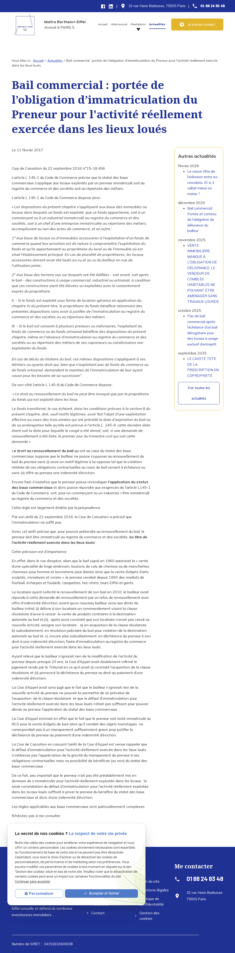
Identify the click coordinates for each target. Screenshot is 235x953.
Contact (98, 913)
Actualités (157, 24)
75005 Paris (157, 6)
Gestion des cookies (149, 916)
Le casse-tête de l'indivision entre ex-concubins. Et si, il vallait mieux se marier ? (202, 182)
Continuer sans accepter (32, 881)
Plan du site (149, 881)
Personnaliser (41, 893)
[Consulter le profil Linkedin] (111, 6)
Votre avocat (119, 24)
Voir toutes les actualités (199, 393)
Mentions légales (154, 890)
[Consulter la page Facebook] (103, 6)
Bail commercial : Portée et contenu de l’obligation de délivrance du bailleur (201, 219)
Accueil (102, 24)
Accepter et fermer (103, 893)
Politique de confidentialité (151, 901)
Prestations (138, 24)
